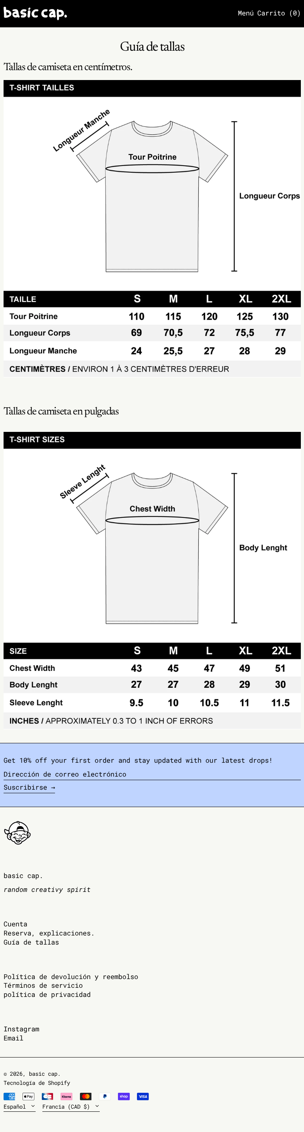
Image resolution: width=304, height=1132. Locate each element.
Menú (246, 12)
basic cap (43, 1073)
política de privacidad (47, 994)
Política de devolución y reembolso (71, 976)
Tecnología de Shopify (37, 1082)
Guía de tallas (31, 942)
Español (16, 1106)
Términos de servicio (43, 985)
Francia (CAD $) (67, 1106)
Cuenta (15, 923)
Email (13, 1038)
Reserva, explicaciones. (49, 932)
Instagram (21, 1029)
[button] (279, 13)
